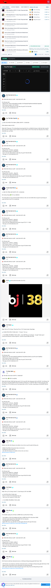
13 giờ (7, 535)
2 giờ (7, 143)
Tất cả (4, 62)
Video (28, 62)
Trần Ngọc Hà (36, 14)
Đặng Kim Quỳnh (37, 19)
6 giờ (7, 259)
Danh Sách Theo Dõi (44, 66)
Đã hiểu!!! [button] (44, 584)
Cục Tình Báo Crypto (11, 118)
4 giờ (7, 212)
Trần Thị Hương (37, 9)
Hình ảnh (21, 62)
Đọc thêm (4, 110)
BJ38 (7, 280)
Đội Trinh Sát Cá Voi (11, 95)
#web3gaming (24, 523)
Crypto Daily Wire (10, 187)
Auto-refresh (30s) (40, 54)
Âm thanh (36, 62)
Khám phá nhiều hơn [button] (10, 585)
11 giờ (7, 442)
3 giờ (7, 166)
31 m (7, 96)
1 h (6, 120)
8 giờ (7, 396)
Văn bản (12, 62)
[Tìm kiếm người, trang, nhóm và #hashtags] (48, 2)
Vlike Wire (8, 441)
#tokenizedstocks (19, 568)
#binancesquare (5, 452)
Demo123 (35, 51)
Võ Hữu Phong (37, 12)
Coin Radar (9, 325)
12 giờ (7, 465)
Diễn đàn (10, 54)
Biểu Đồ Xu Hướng (36, 66)
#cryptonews (12, 452)
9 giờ (7, 419)
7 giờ (7, 349)
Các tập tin (45, 62)
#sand (16, 523)
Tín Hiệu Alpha (9, 371)
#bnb (19, 523)
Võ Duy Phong (36, 17)
